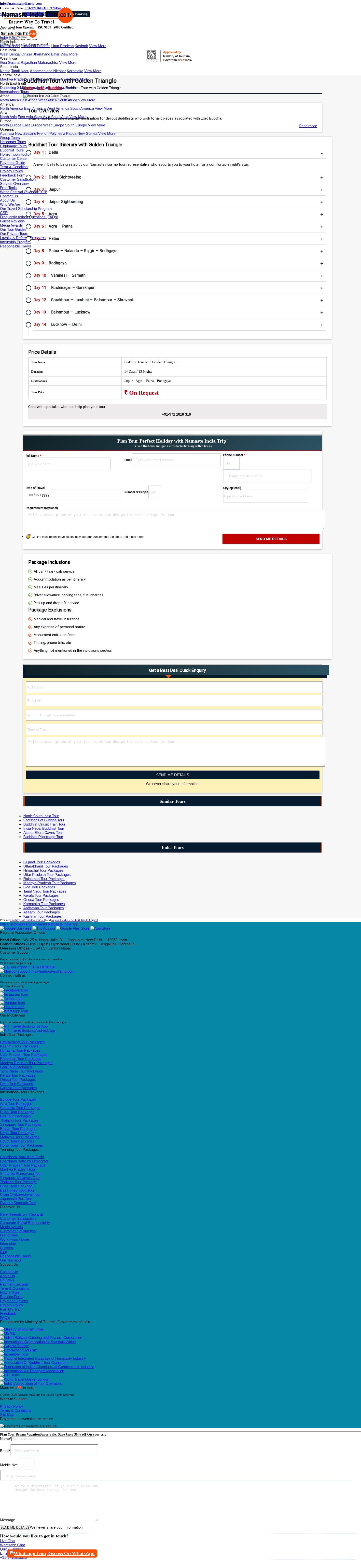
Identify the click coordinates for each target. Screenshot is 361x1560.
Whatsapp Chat (12, 1545)
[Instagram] (14, 994)
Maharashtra (48, 62)
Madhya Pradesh (14, 79)
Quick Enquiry (11, 1549)
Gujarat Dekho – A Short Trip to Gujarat (74, 920)
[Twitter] (11, 998)
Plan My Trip (10, 1309)
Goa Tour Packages (39, 887)
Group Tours (10, 138)
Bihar (55, 54)
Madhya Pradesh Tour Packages (49, 883)
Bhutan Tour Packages (18, 1128)
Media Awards (11, 225)
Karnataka (75, 71)
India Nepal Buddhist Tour (43, 828)
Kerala (5, 71)
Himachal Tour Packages (43, 870)
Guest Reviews (12, 221)
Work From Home (14, 1239)
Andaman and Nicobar (48, 71)
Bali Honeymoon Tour (17, 1190)
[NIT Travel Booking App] (24, 1026)
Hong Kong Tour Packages (21, 1145)
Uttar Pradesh (62, 46)
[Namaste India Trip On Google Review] (15, 928)
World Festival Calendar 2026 (23, 192)
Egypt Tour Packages (17, 1141)
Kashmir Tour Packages (42, 916)
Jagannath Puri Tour (16, 1198)
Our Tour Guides (13, 229)
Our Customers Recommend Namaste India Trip (39, 924)
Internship (8, 1243)
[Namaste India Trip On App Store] (100, 928)
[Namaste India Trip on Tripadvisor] (43, 928)
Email (128, 460)
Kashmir (81, 46)
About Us (7, 200)
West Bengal (10, 54)
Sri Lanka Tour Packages (20, 1108)
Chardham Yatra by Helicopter (24, 1161)
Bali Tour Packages (15, 1116)
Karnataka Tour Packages (44, 904)
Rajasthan (29, 62)
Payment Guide (12, 163)
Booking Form (11, 1297)
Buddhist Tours (12, 150)
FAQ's (5, 1318)
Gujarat (14, 62)
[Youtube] (12, 1003)
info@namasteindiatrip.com (21, 3)
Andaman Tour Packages (43, 908)
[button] (9, 29)
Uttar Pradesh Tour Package (22, 1165)
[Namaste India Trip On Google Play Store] (72, 928)
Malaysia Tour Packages (20, 1137)
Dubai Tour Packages (17, 1112)
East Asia (25, 117)
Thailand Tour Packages (19, 1120)
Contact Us (9, 196)
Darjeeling (8, 87)
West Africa (47, 100)
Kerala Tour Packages (41, 895)
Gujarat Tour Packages (41, 862)
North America (11, 108)
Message (7, 1520)
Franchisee (9, 1235)
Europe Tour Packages (18, 1099)
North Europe (10, 125)
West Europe (53, 125)
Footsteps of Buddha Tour (43, 820)
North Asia (8, 117)
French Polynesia (51, 133)
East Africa (28, 100)
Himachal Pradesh (35, 46)
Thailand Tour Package (18, 1182)
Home (28, 88)
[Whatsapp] (14, 1011)
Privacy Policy (11, 171)
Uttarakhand (10, 46)
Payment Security (14, 1284)
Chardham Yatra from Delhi (22, 1157)
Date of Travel (35, 488)
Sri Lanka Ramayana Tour (21, 1173)
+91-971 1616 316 (176, 414)
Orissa (26, 54)
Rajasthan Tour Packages (44, 879)
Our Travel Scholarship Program (26, 208)
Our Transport (11, 1260)
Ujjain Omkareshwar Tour (20, 1194)
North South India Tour (41, 816)
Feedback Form (13, 175)
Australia (7, 133)
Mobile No (9, 1465)
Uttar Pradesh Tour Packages (47, 874)
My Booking (78, 14)
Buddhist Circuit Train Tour (44, 824)
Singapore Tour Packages (20, 1124)
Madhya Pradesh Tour (17, 1169)
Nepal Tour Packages (17, 1133)
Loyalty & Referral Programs (23, 238)
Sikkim (22, 87)
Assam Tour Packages (41, 912)
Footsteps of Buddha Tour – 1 (27, 920)
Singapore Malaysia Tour (20, 1178)
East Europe (32, 125)
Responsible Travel (15, 246)
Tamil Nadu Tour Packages (44, 891)
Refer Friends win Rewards (22, 1214)
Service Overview (14, 183)
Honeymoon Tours (14, 154)
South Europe (76, 125)
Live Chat (7, 1541)
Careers (6, 1248)
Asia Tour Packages (16, 1103)
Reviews (7, 1280)
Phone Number (234, 455)
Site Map (7, 1414)
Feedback (8, 1313)
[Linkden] (12, 1007)
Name (5, 1439)
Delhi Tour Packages (16, 1084)
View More (97, 46)
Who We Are (10, 204)
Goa (3, 62)
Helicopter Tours (13, 142)
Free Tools (8, 188)
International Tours (14, 92)
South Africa (67, 100)
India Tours (8, 37)
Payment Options (14, 1301)
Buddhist (55, 88)
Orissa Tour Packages (41, 899)
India (40, 88)
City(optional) (232, 488)
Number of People (136, 492)
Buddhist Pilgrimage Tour (43, 837)
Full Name (33, 456)
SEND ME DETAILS (172, 775)
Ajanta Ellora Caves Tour (43, 832)
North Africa (9, 100)
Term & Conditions (14, 167)
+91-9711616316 (41, 967)
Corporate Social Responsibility (25, 1223)
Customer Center (14, 158)
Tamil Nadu (20, 71)
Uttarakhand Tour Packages (45, 866)
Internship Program (15, 242)
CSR (4, 213)
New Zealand (25, 133)
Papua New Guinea (81, 133)
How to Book (10, 1292)
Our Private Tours (14, 233)
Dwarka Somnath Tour (18, 1203)
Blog (3, 1252)
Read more (308, 126)
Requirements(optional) (42, 508)
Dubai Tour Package (16, 1186)
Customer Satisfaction (18, 179)
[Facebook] (14, 990)
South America (82, 108)
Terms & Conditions (15, 1410)
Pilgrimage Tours (13, 146)
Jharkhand (41, 54)
